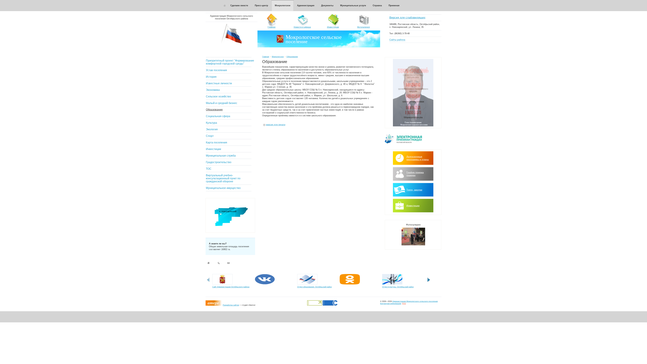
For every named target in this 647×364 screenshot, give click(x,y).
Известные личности (219, 83)
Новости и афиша (302, 27)
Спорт (210, 135)
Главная (271, 27)
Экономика (213, 89)
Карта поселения (216, 142)
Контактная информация (390, 303)
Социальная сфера (218, 116)
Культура (211, 122)
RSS (404, 303)
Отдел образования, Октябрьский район (314, 287)
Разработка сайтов (231, 305)
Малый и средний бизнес (221, 103)
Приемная (394, 5)
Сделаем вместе (239, 5)
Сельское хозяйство (218, 96)
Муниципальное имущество (223, 188)
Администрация (305, 5)
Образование (214, 109)
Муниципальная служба (221, 155)
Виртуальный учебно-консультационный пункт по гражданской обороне (223, 178)
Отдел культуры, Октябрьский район (398, 287)
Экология (212, 129)
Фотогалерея (363, 27)
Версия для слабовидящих (407, 17)
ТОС (208, 168)
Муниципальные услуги (353, 5)
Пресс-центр (261, 5)
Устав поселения (216, 70)
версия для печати (275, 124)
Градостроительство (218, 162)
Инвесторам (333, 27)
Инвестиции (213, 149)
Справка (377, 5)
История (211, 76)
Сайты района (397, 39)
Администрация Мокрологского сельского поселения (415, 301)
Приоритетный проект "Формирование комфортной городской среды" (230, 62)
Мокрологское (282, 5)
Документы (327, 5)
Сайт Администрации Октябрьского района (230, 287)
